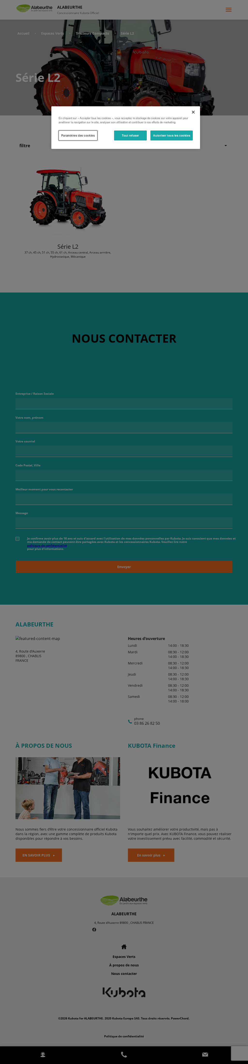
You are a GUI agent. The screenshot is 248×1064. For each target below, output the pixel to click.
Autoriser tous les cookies (171, 135)
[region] (125, 127)
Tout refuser (130, 135)
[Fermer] (193, 112)
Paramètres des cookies (78, 135)
